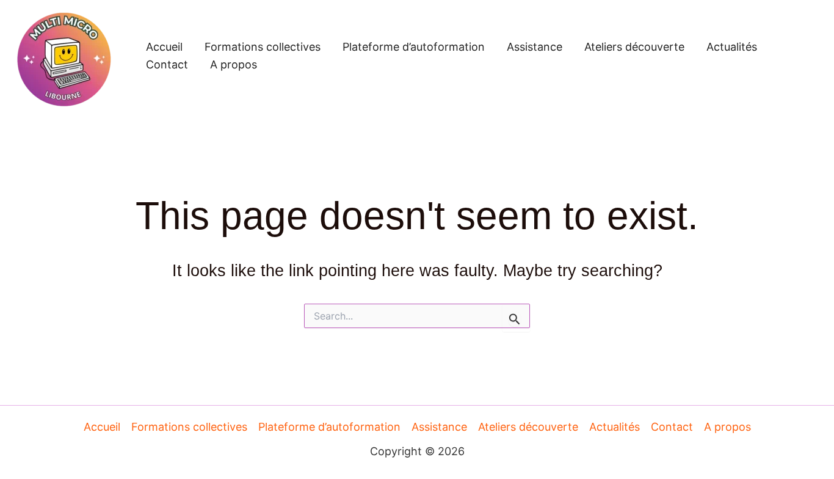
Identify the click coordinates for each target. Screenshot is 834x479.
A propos (233, 64)
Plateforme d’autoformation (414, 46)
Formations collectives (263, 46)
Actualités (731, 46)
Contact (167, 64)
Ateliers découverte (634, 46)
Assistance (534, 46)
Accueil (164, 46)
